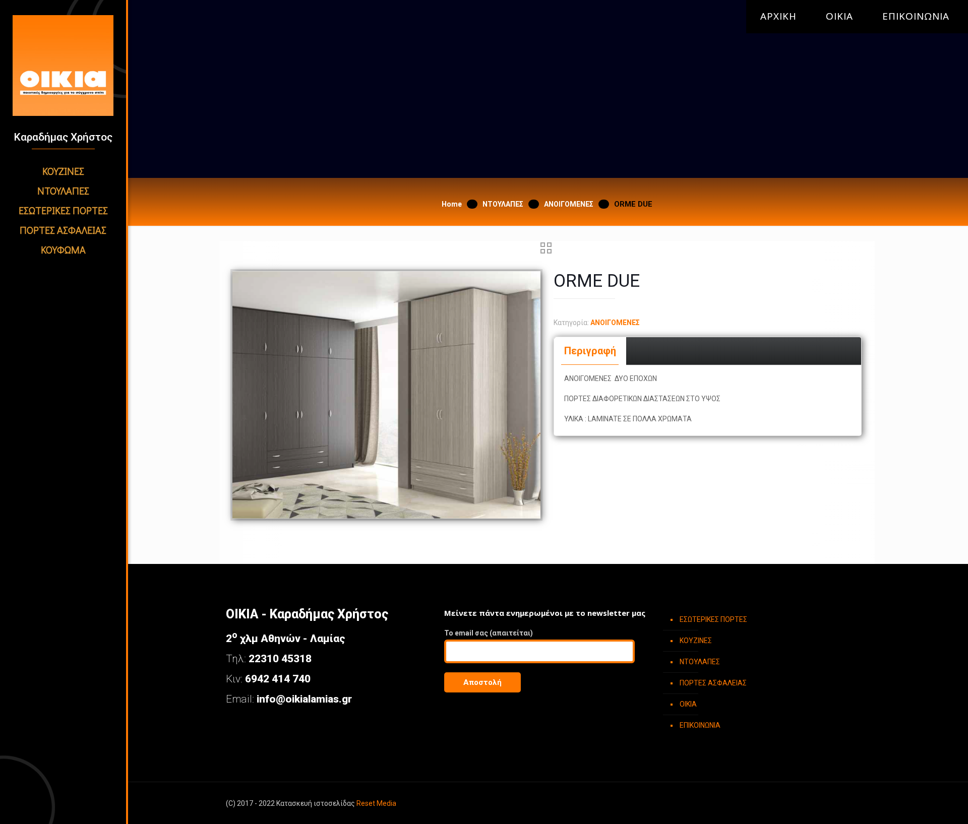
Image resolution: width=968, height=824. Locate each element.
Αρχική (778, 16)
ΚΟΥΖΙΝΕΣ (696, 641)
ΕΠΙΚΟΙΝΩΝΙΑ (915, 16)
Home (452, 204)
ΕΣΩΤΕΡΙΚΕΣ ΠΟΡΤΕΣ (713, 619)
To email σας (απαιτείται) (488, 633)
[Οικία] (63, 65)
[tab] (590, 350)
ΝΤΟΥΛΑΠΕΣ (502, 204)
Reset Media (376, 803)
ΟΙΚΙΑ (839, 16)
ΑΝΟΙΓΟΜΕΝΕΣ (568, 204)
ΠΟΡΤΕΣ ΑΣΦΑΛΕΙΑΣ (713, 683)
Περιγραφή (590, 351)
